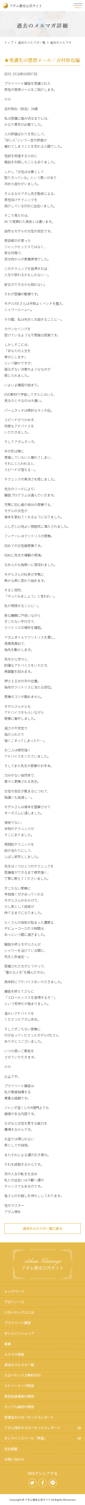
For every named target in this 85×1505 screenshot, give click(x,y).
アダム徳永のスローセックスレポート (32, 1427)
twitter (32, 1483)
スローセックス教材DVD (22, 1375)
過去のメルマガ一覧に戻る (42, 1228)
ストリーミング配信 (19, 1385)
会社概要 (10, 1448)
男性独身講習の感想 (19, 1396)
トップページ (14, 1291)
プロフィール (14, 1301)
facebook (42, 1483)
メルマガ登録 (14, 1354)
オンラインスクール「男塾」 (25, 1437)
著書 (7, 1343)
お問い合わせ (14, 1459)
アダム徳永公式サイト (25, 5)
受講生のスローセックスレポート (29, 1417)
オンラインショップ (19, 1333)
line (52, 1483)
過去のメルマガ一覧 (32, 42)
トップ (8, 42)
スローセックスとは (19, 1312)
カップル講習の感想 (19, 1406)
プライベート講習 (17, 1322)
